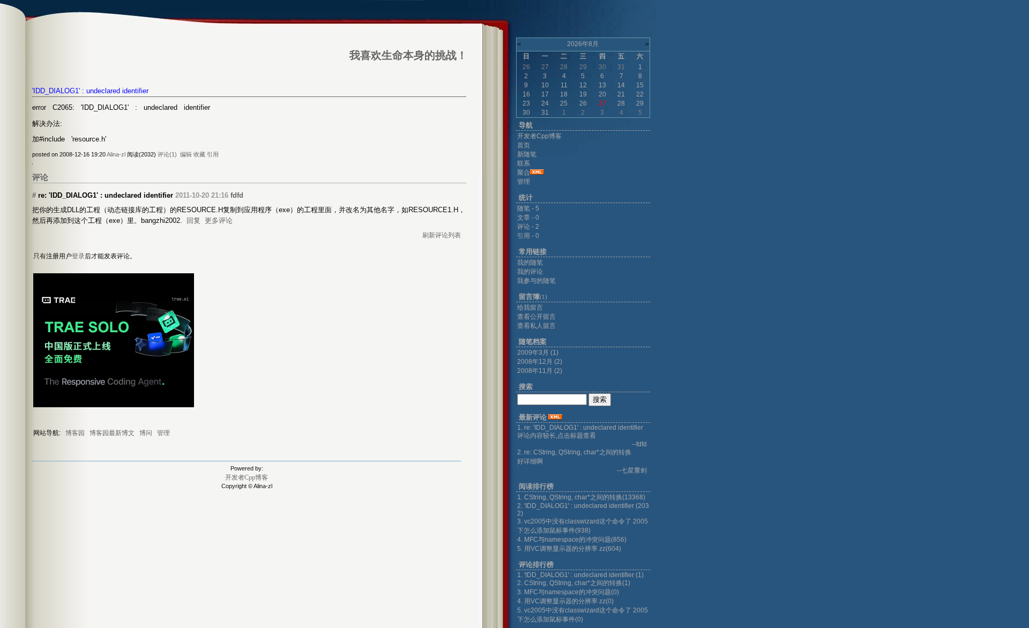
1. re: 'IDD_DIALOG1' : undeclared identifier (580, 427)
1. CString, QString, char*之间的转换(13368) (581, 497)
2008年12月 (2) (539, 361)
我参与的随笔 (536, 281)
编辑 (186, 154)
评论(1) (167, 154)
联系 (523, 163)
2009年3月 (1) (537, 352)
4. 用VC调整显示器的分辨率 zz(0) (565, 601)
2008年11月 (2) (539, 371)
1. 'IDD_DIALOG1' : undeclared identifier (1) (580, 575)
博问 (145, 433)
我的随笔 (530, 262)
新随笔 (526, 154)
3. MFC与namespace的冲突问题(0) (568, 592)
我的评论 (530, 271)
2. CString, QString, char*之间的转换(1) (573, 583)
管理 (163, 433)
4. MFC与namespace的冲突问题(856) (572, 539)
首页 (523, 145)
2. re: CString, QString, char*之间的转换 (574, 452)
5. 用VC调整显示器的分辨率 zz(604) (569, 548)
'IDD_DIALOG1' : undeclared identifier (90, 91)
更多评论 (219, 220)
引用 (213, 154)
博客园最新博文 (112, 433)
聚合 (523, 172)
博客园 (75, 433)
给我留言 (530, 307)
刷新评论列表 (441, 235)
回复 (193, 220)
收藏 (199, 154)
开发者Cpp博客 (246, 477)
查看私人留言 (536, 326)
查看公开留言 (536, 316)
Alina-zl (116, 154)
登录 (78, 256)
